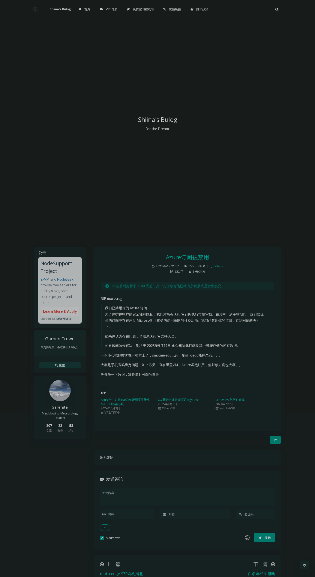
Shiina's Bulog (60, 9)
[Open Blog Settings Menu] (304, 565)
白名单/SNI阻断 (261, 573)
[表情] (247, 537)
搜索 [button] (61, 365)
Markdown (113, 538)
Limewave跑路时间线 (229, 400)
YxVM (45, 279)
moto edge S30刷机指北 (121, 573)
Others (218, 266)
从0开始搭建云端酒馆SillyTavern (179, 400)
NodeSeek (65, 279)
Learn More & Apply (60, 311)
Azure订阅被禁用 (187, 257)
